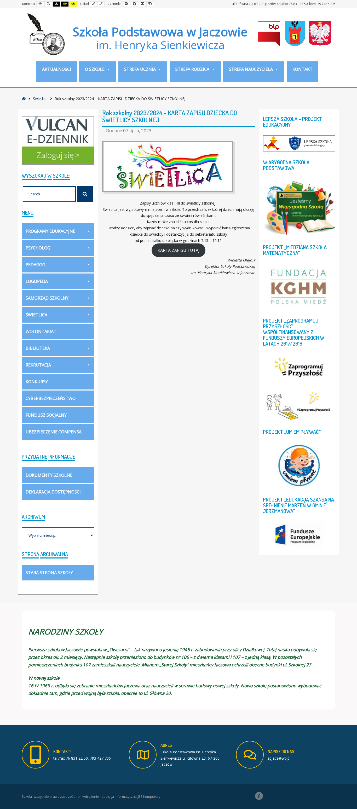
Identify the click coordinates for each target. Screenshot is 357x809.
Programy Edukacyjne (50, 231)
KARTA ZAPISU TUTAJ (179, 250)
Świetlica (40, 98)
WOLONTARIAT (41, 331)
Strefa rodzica (192, 69)
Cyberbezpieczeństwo (51, 398)
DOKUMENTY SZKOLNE (49, 475)
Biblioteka (38, 348)
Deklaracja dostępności (53, 492)
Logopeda (37, 281)
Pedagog (35, 264)
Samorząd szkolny (47, 298)
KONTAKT (302, 69)
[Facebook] (259, 796)
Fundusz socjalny (46, 415)
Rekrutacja (38, 365)
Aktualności (56, 69)
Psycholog (38, 248)
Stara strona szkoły (49, 572)
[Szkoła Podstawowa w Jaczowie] (45, 34)
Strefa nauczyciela (251, 69)
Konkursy (37, 382)
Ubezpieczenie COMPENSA (54, 432)
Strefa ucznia (140, 69)
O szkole (95, 69)
